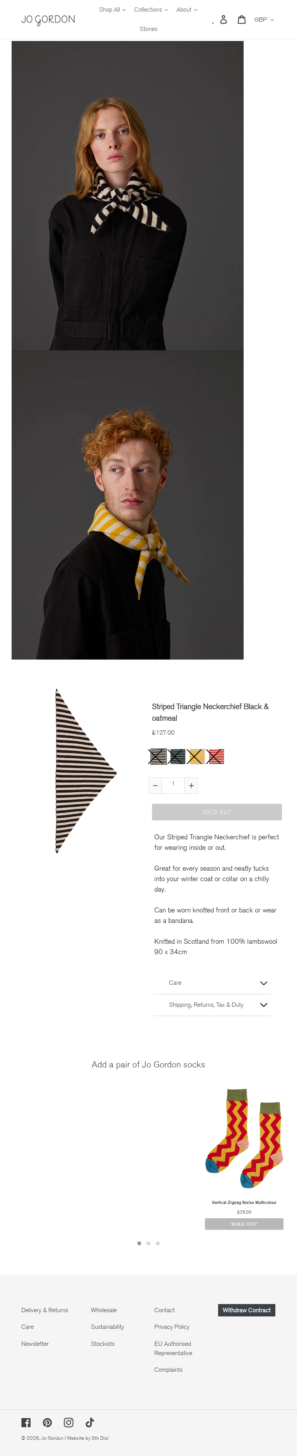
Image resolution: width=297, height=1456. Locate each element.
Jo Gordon (52, 1438)
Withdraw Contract (247, 1310)
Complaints (168, 1370)
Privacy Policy (171, 1327)
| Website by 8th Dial (87, 1438)
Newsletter (35, 1344)
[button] (139, 1243)
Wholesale (104, 1310)
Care (27, 1327)
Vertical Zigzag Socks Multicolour (244, 1202)
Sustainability (107, 1327)
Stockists (102, 1344)
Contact (164, 1310)
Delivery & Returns (44, 1310)
